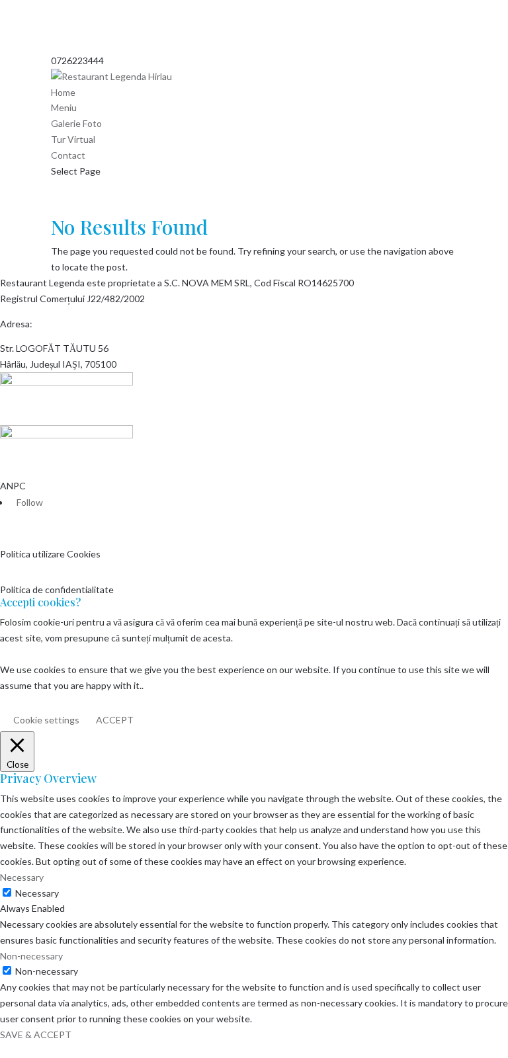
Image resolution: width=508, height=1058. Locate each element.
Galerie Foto (76, 123)
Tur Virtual (73, 139)
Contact (68, 155)
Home (63, 92)
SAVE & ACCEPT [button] (35, 1034)
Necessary (37, 893)
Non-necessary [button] (31, 955)
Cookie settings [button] (46, 719)
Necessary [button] (22, 877)
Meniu (64, 107)
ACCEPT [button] (115, 719)
